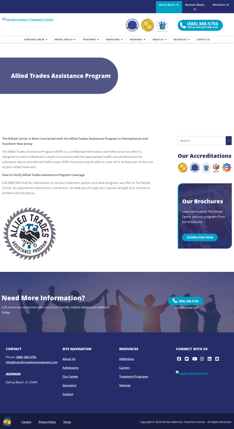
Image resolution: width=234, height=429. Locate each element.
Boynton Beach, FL (195, 7)
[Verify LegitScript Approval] (192, 373)
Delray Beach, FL (169, 4)
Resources (180, 39)
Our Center (70, 377)
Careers (124, 368)
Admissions (113, 39)
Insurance (136, 39)
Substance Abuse (34, 39)
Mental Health (63, 39)
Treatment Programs (133, 377)
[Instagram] (202, 358)
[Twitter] (187, 358)
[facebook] (179, 358)
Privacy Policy (47, 422)
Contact (68, 394)
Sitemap (125, 385)
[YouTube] (194, 358)
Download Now (200, 237)
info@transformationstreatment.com (32, 362)
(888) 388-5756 (188, 301)
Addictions (126, 359)
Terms (67, 422)
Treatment (89, 39)
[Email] (217, 358)
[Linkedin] (210, 358)
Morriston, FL (221, 4)
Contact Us (203, 39)
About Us (158, 39)
